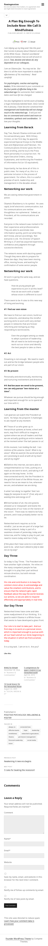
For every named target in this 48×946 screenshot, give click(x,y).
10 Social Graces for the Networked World (12, 685)
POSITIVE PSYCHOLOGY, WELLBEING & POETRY (22, 716)
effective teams (14, 730)
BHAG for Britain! (11, 667)
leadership (35, 730)
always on (12, 727)
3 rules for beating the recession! (19, 770)
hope (25, 730)
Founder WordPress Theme (18, 938)
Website (8, 862)
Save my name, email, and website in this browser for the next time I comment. (23, 878)
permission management (27, 737)
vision (11, 743)
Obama (11, 737)
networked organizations (30, 733)
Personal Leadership (16, 740)
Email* (7, 850)
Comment (8, 812)
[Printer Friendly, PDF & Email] (24, 42)
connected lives (25, 727)
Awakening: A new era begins (17, 761)
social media (31, 740)
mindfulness (13, 733)
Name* (7, 838)
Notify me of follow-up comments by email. (24, 890)
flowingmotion (11, 4)
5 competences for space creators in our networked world (32, 670)
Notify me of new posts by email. (19, 899)
